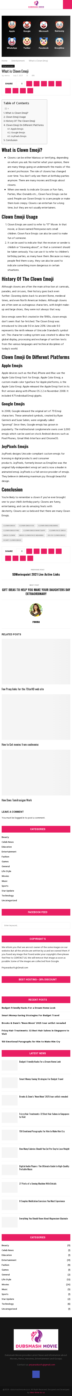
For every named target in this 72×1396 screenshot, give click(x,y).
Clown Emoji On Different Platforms (25, 125)
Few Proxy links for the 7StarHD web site (23, 689)
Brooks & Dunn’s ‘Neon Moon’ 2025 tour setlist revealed (34, 1023)
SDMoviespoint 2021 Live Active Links (36, 574)
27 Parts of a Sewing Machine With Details (37, 1183)
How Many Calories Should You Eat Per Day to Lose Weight (44, 1148)
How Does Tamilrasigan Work (17, 800)
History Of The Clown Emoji (20, 121)
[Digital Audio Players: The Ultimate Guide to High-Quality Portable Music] (10, 1170)
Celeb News (8, 842)
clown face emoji (57, 530)
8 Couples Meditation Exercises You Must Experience (42, 1201)
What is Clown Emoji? (16, 113)
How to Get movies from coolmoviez (20, 745)
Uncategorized (9, 901)
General (6, 866)
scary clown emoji (12, 540)
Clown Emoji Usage (16, 117)
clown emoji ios (26, 525)
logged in (19, 818)
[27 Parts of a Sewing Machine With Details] (10, 1187)
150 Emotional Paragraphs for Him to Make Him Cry (31, 1042)
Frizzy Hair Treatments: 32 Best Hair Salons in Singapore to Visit (35, 1032)
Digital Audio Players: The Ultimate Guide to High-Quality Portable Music (44, 1167)
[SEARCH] (66, 925)
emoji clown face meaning (31, 535)
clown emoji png (11, 530)
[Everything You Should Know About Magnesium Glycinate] (10, 1222)
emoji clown (9, 535)
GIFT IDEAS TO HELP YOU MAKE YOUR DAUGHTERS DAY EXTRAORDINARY (36, 591)
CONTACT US (20, 958)
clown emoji (9, 525)
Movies (5, 876)
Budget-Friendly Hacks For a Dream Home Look (28, 1008)
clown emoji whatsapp (34, 530)
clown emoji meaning (48, 525)
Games (5, 862)
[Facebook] (36, 1374)
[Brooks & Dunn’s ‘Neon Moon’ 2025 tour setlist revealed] (10, 1100)
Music (5, 881)
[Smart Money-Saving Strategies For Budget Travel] (10, 1082)
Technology (8, 896)
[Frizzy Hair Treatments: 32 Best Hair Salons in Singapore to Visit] (10, 1117)
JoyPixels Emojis (18, 136)
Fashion (5, 857)
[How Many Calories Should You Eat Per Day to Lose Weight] (10, 1152)
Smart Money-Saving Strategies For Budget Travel (30, 1015)
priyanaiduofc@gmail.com (42, 1365)
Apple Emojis (17, 129)
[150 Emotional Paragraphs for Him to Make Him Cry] (10, 1135)
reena (7, 75)
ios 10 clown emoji (56, 535)
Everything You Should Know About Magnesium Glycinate (43, 1218)
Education (7, 847)
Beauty (5, 837)
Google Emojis (18, 132)
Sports (5, 886)
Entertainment (8, 66)
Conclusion (11, 140)
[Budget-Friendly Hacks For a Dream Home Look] (10, 1065)
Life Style (6, 871)
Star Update (8, 891)
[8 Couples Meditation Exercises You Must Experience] (10, 1205)
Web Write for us (37, 1392)
